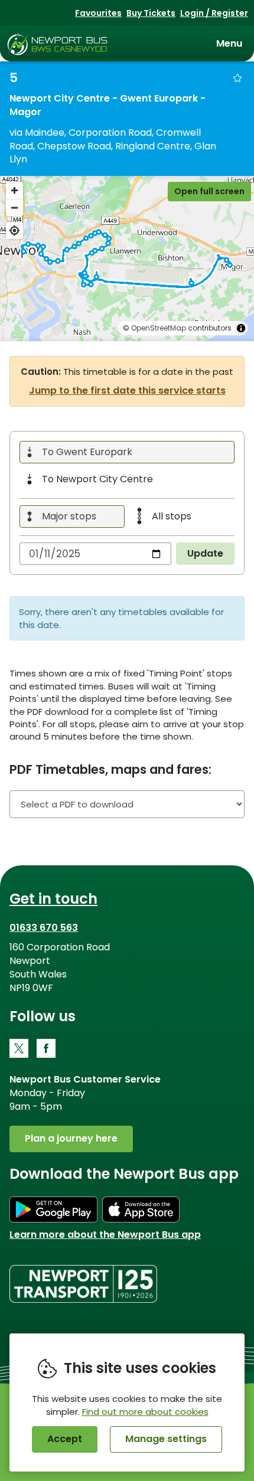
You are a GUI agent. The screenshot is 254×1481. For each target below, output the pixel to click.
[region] (127, 258)
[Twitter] (18, 1048)
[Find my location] (14, 230)
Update (205, 553)
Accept (64, 1439)
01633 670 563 (43, 927)
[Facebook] (46, 1048)
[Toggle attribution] (241, 328)
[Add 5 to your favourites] (237, 78)
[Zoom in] (14, 190)
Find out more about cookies (145, 1411)
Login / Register (214, 13)
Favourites (98, 13)
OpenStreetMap (158, 328)
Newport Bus (57, 43)
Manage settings (166, 1439)
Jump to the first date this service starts (127, 390)
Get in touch (53, 898)
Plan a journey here (71, 1138)
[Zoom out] (14, 207)
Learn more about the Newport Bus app (105, 1234)
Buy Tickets (150, 13)
